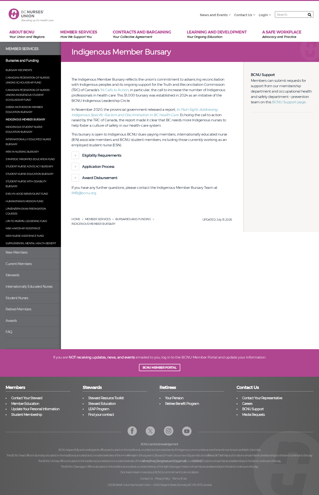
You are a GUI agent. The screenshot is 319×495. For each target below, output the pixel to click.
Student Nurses (17, 298)
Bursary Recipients (19, 70)
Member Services (22, 49)
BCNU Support (253, 409)
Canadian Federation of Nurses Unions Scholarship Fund (28, 80)
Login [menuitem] (263, 15)
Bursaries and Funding (22, 60)
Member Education (25, 404)
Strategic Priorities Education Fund (30, 159)
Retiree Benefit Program (182, 404)
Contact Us (146, 478)
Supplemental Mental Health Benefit (31, 243)
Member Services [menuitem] (78, 34)
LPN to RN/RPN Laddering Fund (26, 221)
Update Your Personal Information (35, 409)
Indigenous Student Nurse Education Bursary (24, 129)
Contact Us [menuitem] (243, 15)
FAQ (9, 332)
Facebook (132, 431)
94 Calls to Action (114, 90)
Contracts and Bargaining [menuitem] (142, 34)
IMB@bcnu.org (83, 193)
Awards (11, 321)
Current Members (19, 264)
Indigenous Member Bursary (25, 119)
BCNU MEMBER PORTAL (160, 367)
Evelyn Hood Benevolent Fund (27, 193)
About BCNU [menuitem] (27, 34)
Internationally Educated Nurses (29, 286)
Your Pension (174, 398)
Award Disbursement (100, 178)
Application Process (98, 166)
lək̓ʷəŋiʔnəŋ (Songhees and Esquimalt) (164, 461)
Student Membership (26, 414)
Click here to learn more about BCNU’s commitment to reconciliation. (159, 472)
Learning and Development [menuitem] (217, 34)
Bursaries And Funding (133, 219)
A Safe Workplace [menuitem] (281, 34)
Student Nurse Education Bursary (29, 174)
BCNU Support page (289, 102)
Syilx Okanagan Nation (176, 466)
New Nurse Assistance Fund (25, 235)
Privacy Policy (162, 478)
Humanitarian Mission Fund (24, 201)
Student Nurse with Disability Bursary (26, 184)
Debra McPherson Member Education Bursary (24, 109)
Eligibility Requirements (101, 155)
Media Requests (253, 414)
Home (75, 219)
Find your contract (101, 414)
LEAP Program (98, 409)
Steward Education (102, 404)
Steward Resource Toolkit (106, 398)
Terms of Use (179, 478)
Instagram (169, 431)
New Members (17, 252)
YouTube (187, 431)
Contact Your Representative (262, 398)
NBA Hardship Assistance (23, 228)
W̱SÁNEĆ (197, 461)
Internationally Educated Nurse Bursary (28, 142)
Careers (247, 404)
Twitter (150, 431)
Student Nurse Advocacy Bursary (29, 166)
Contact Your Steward (26, 398)
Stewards (12, 275)
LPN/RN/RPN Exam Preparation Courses (26, 211)
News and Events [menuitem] (214, 15)
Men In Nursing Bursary (22, 151)
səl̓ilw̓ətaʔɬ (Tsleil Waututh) (220, 455)
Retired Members (18, 309)
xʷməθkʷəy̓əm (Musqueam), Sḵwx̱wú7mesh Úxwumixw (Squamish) (160, 455)
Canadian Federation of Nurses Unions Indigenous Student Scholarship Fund (28, 94)
